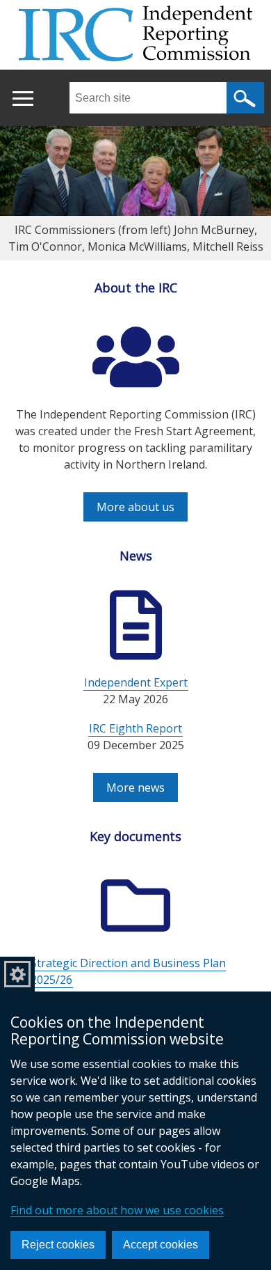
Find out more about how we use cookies (117, 1210)
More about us (135, 507)
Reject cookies (58, 1245)
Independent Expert (136, 682)
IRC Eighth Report (135, 728)
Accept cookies (160, 1245)
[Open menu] (22, 98)
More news (135, 787)
